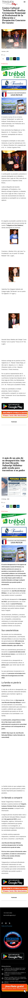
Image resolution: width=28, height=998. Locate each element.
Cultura (8, 45)
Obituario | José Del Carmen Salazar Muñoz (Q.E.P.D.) (15, 982)
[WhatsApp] (11, 58)
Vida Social (14, 47)
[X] (14, 58)
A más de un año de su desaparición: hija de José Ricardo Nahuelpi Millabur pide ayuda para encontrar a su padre (14, 969)
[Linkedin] (18, 58)
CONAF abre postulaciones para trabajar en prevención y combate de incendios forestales (15, 974)
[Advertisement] (14, 442)
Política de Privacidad (6, 926)
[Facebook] (7, 58)
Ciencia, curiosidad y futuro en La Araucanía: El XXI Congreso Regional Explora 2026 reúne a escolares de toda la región (15, 978)
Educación (17, 45)
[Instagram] (5, 923)
